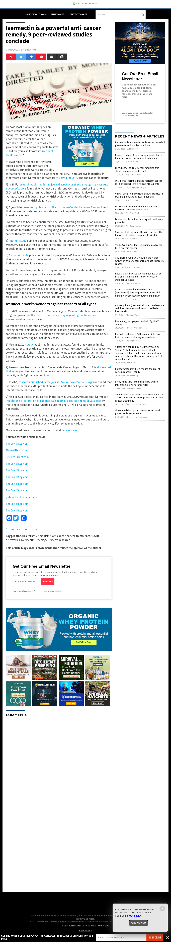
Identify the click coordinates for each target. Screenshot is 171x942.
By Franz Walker (134, 175)
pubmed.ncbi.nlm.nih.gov (21, 497)
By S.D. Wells (132, 363)
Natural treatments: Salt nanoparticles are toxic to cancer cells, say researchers (137, 336)
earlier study (20, 255)
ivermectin (27, 540)
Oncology (41, 540)
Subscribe (154, 937)
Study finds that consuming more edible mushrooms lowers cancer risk (136, 383)
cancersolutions (35, 14)
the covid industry (67, 177)
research (64, 540)
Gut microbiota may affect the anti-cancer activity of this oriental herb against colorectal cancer (139, 260)
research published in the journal (62, 207)
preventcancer (78, 14)
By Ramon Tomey (134, 388)
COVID (95, 536)
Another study (17, 240)
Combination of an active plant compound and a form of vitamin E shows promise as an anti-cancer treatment (139, 397)
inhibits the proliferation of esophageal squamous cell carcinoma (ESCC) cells (53, 400)
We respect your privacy (68, 921)
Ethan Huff (31, 49)
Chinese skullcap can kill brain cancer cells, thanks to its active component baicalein (138, 234)
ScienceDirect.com (17, 457)
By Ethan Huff (132, 149)
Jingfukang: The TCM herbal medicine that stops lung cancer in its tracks (137, 169)
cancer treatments (78, 536)
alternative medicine (38, 536)
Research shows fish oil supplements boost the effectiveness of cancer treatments (138, 157)
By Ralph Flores (133, 239)
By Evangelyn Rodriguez (137, 187)
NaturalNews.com (17, 450)
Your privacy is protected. (23, 591)
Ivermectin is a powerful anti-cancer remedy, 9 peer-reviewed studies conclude (140, 144)
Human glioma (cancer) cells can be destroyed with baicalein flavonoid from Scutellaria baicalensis (140, 308)
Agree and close (138, 923)
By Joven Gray (132, 375)
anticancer (57, 14)
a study (29, 344)
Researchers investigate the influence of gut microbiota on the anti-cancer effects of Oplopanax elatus (138, 276)
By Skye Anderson (134, 328)
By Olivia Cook (133, 213)
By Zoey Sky (133, 162)
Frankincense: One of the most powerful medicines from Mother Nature (136, 208)
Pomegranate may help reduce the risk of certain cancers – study (137, 370)
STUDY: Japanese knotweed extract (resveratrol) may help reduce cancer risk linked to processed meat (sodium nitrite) (137, 292)
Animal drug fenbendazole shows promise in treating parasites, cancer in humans (139, 195)
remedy (53, 540)
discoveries (13, 540)
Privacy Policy (85, 930)
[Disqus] (59, 761)
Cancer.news (69, 430)
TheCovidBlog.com (17, 443)
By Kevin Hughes (134, 226)
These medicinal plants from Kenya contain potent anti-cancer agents (138, 412)
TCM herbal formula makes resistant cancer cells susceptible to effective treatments (138, 182)
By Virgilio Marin (134, 341)
